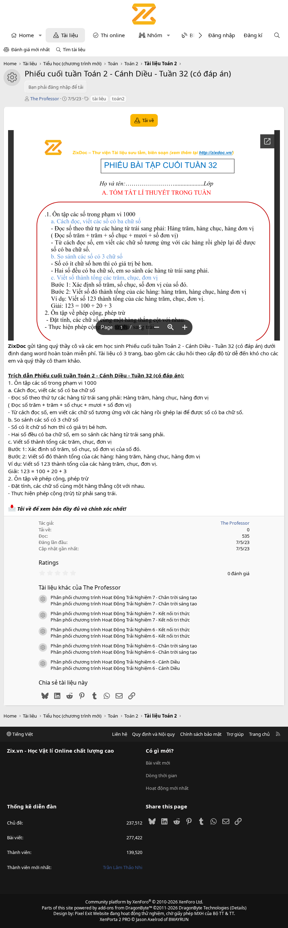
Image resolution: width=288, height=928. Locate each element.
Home (26, 35)
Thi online (113, 35)
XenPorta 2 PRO (115, 919)
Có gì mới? (160, 750)
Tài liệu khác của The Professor (80, 587)
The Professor (44, 98)
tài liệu (99, 98)
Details (238, 908)
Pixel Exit (83, 913)
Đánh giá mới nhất (30, 49)
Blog (195, 35)
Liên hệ (119, 734)
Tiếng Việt (22, 734)
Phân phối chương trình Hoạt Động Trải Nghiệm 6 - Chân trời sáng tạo (124, 646)
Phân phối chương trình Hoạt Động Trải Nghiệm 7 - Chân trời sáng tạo (124, 597)
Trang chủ (259, 734)
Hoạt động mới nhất (167, 788)
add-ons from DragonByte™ (125, 908)
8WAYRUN (179, 919)
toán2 (118, 98)
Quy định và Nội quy (153, 734)
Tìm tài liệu (74, 49)
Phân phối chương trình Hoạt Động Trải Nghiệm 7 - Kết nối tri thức (120, 613)
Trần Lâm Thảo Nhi (122, 867)
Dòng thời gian (161, 775)
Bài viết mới (158, 763)
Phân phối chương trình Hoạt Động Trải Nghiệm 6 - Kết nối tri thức (120, 629)
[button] (40, 35)
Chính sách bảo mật (201, 734)
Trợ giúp (235, 734)
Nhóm (154, 35)
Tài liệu (69, 35)
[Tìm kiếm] (276, 35)
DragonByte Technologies (204, 908)
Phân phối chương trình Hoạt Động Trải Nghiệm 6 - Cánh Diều (115, 662)
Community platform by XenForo (144, 902)
